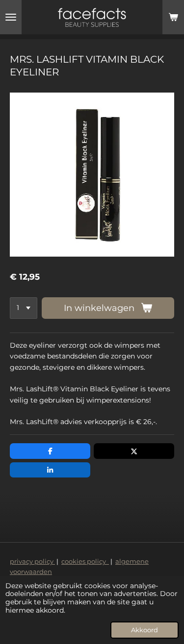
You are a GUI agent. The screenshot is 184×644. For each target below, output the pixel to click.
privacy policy (32, 561)
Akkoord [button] (144, 630)
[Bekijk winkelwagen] (173, 17)
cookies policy (85, 561)
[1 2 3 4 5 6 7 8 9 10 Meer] (23, 308)
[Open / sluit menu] (11, 17)
